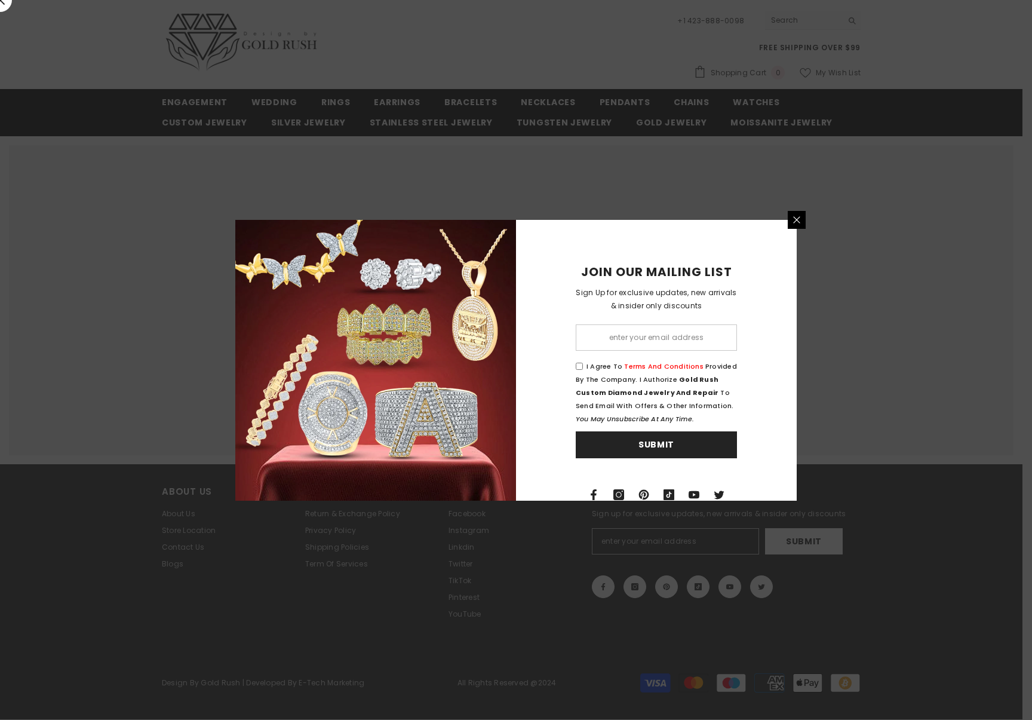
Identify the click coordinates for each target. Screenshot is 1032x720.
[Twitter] (719, 494)
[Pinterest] (643, 494)
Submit (656, 445)
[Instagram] (618, 494)
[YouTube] (694, 494)
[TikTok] (668, 494)
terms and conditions (663, 366)
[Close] (797, 220)
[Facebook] (593, 494)
